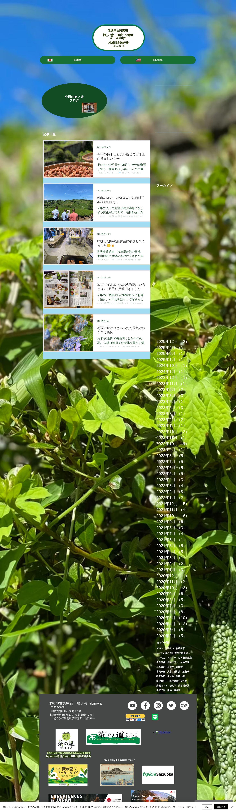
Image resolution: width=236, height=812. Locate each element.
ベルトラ (171, 657)
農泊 (169, 690)
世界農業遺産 (185, 657)
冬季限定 (160, 667)
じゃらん (160, 657)
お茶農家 (180, 648)
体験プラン (173, 662)
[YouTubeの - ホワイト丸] (132, 705)
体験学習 (184, 662)
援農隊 (185, 671)
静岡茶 (177, 690)
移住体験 (174, 681)
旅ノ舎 (170, 676)
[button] (77, 60)
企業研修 (160, 662)
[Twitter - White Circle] (171, 705)
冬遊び (170, 667)
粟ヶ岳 (183, 681)
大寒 (169, 671)
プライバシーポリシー (184, 806)
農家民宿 (160, 690)
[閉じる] (232, 806)
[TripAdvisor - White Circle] (184, 705)
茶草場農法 (183, 685)
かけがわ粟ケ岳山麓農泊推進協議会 (174, 653)
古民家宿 (160, 671)
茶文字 (173, 685)
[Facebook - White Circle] (145, 705)
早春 (178, 676)
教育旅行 (160, 676)
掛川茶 (177, 671)
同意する (221, 806)
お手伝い (169, 648)
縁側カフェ (162, 685)
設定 (207, 806)
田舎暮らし (162, 681)
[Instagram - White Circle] (158, 705)
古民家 (179, 667)
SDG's (159, 648)
